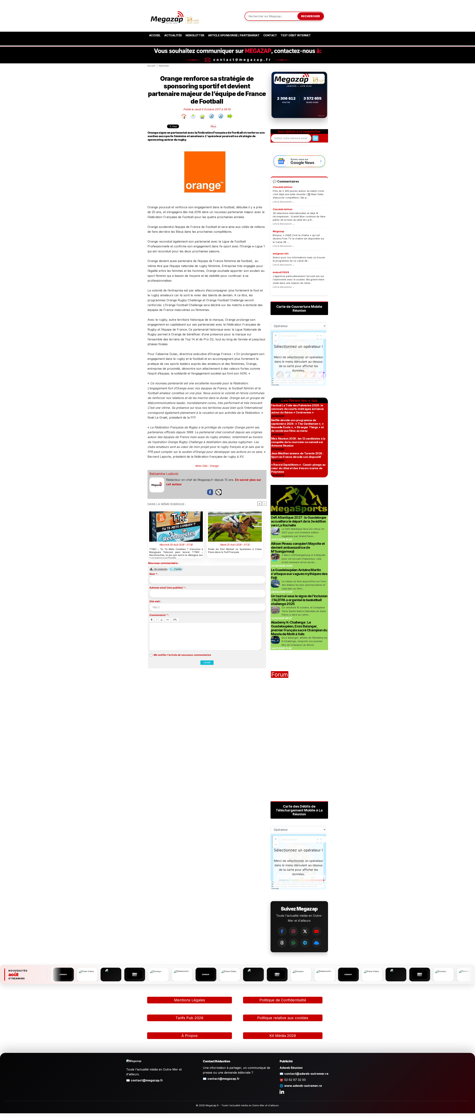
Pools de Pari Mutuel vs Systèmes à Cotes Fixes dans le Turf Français (235, 550)
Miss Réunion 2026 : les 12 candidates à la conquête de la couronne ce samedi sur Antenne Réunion (298, 442)
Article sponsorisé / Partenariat (234, 35)
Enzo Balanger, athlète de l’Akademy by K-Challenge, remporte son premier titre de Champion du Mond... (304, 641)
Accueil (155, 35)
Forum (279, 674)
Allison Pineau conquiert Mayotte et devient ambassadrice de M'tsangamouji (298, 547)
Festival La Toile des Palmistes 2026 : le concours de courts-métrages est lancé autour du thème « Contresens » (297, 409)
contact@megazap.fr (147, 1080)
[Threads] (282, 942)
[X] (305, 931)
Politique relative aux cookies (282, 1018)
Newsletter (195, 35)
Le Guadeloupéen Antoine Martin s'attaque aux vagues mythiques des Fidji (299, 574)
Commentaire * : (159, 615)
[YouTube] (316, 931)
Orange (214, 465)
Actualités (173, 35)
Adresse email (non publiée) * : (167, 587)
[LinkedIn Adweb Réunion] (282, 1091)
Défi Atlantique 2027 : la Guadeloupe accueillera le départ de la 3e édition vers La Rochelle (298, 521)
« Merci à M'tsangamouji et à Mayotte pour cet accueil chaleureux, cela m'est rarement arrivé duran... (303, 558)
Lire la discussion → (283, 201)
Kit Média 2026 (282, 1035)
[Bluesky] (316, 942)
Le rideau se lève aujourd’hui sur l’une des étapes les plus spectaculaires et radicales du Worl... (304, 585)
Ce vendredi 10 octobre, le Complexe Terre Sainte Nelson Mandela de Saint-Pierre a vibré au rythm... (304, 611)
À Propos (189, 1035)
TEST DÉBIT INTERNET (296, 35)
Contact (270, 35)
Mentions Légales (189, 1000)
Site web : (155, 601)
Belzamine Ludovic (163, 474)
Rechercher (310, 16)
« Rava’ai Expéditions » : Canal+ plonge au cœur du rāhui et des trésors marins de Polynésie (298, 468)
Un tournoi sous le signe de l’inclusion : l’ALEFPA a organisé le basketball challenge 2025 (299, 600)
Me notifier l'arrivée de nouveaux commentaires (182, 654)
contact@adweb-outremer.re (306, 1073)
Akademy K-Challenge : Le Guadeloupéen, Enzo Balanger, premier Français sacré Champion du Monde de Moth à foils (299, 628)
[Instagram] (293, 931)
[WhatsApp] (293, 942)
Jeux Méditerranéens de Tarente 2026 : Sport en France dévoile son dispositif (297, 455)
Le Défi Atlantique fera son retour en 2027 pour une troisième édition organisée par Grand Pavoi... (303, 532)
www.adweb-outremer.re (303, 1086)
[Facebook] (282, 931)
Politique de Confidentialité (282, 1000)
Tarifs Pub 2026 (189, 1018)
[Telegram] (305, 942)
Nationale (164, 65)
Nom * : (153, 573)
